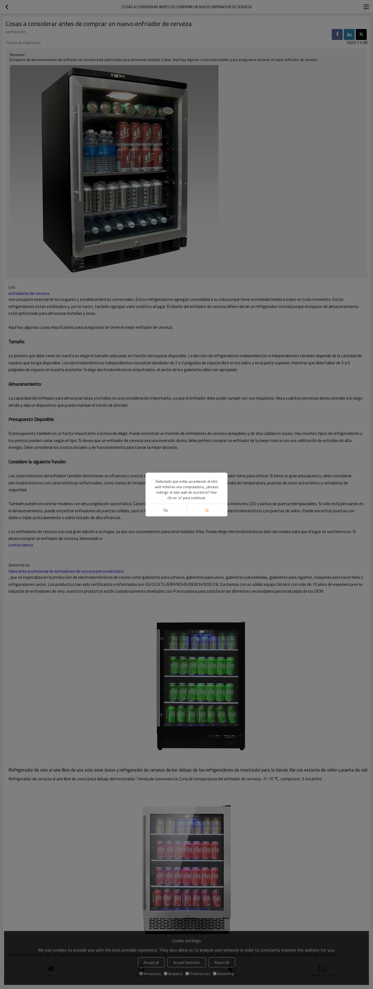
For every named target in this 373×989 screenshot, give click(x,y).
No (166, 510)
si (207, 510)
